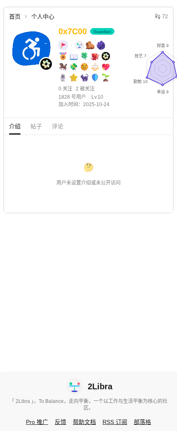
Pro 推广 (37, 422)
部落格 (142, 422)
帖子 (36, 126)
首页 (15, 16)
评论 (57, 126)
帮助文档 (84, 422)
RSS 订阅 (114, 422)
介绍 (15, 126)
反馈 (60, 422)
